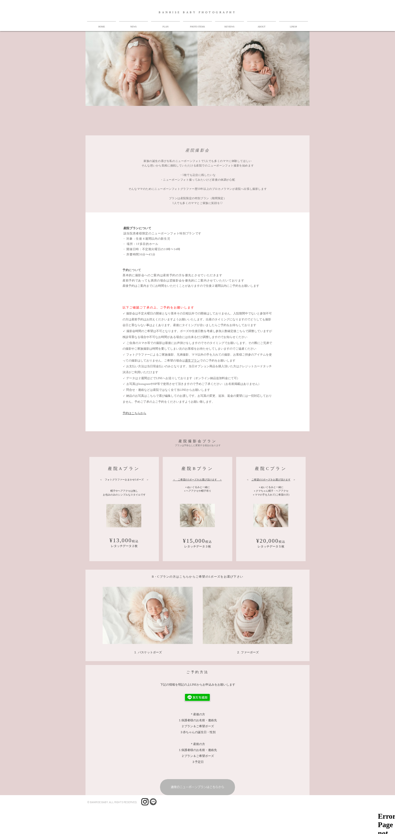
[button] (165, 24)
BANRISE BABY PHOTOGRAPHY (197, 12)
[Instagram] (145, 802)
